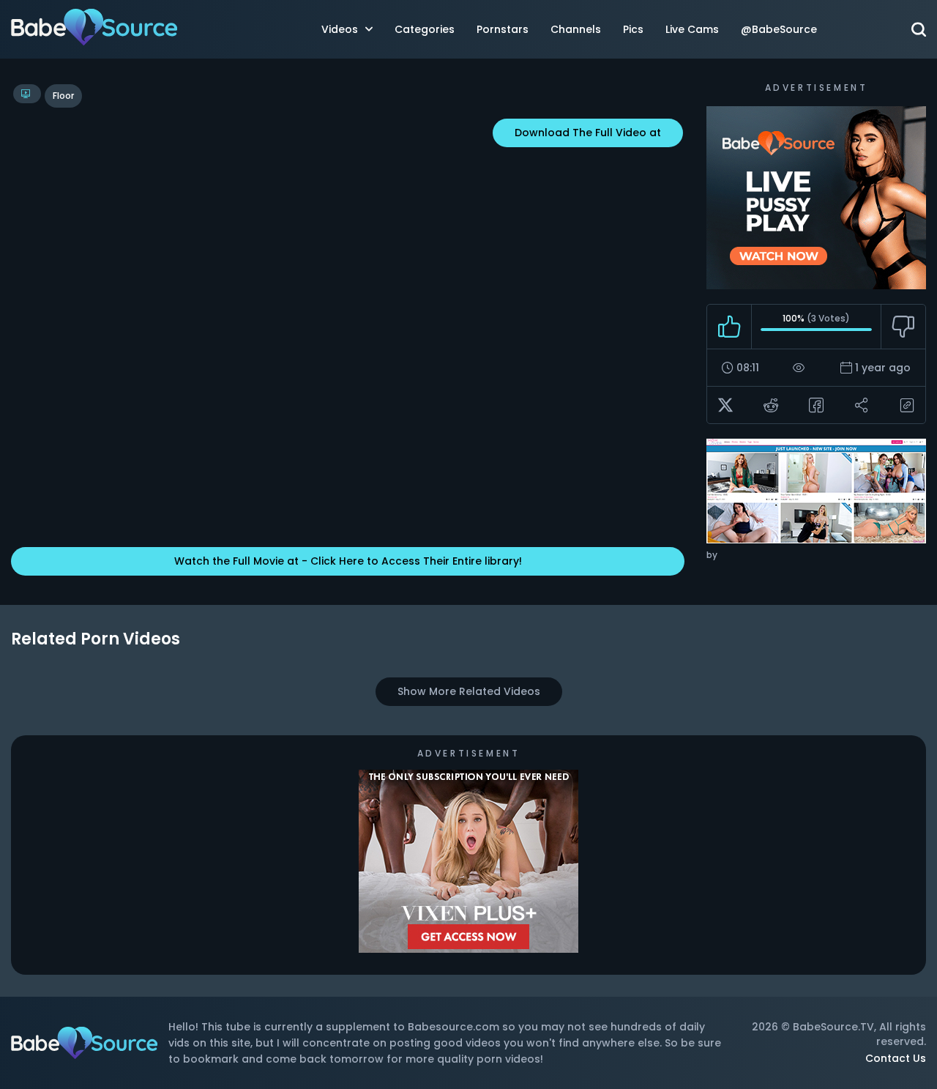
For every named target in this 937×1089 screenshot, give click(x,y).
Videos (339, 29)
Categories (425, 29)
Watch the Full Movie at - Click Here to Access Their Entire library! (348, 561)
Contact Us (895, 1058)
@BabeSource (779, 29)
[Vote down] (903, 327)
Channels (575, 29)
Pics (633, 29)
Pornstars (503, 29)
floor (63, 95)
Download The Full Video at (588, 132)
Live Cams (692, 29)
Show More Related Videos (468, 691)
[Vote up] (729, 327)
